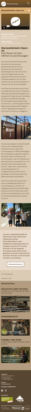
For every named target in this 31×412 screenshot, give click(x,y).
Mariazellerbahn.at (16, 264)
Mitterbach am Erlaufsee (9, 38)
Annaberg (23, 36)
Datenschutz (12, 386)
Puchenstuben (15, 36)
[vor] (28, 128)
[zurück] (4, 128)
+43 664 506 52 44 (7, 379)
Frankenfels (5, 36)
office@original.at (6, 384)
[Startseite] (9, 4)
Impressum (4, 386)
